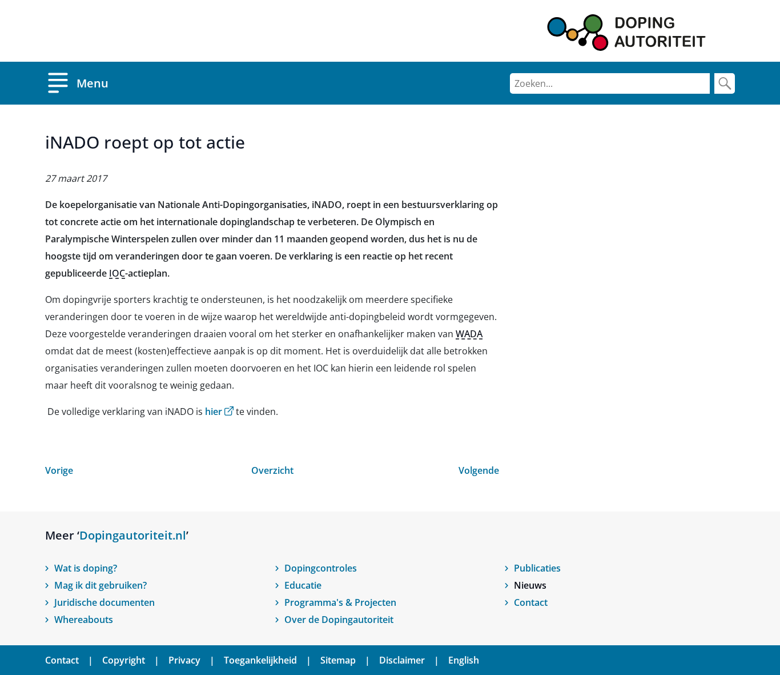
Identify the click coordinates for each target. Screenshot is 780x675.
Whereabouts (83, 619)
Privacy (184, 660)
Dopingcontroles (320, 568)
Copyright (123, 660)
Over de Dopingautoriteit (338, 619)
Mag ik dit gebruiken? (100, 585)
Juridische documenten (104, 602)
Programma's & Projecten (340, 602)
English (463, 660)
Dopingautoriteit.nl (132, 535)
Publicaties (537, 568)
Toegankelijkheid (260, 660)
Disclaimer (402, 660)
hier (219, 411)
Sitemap (338, 660)
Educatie (302, 585)
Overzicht (272, 470)
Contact (531, 602)
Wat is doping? (85, 568)
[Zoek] (724, 83)
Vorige (59, 470)
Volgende (479, 470)
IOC (117, 273)
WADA (469, 333)
